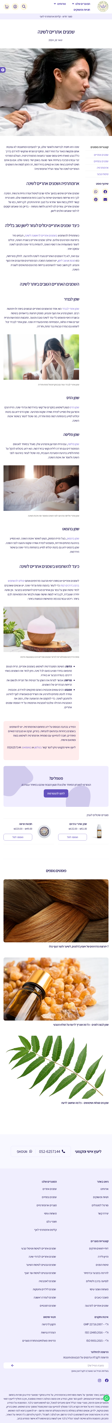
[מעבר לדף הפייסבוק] (105, 1380)
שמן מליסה (73, 444)
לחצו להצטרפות (56, 793)
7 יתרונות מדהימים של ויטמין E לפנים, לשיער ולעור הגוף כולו (78, 946)
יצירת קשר (103, 1213)
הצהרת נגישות (48, 1332)
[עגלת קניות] (7, 7)
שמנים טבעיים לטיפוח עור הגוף (40, 1273)
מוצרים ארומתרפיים (47, 1205)
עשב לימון (63, 260)
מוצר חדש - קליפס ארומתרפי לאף (56, 16)
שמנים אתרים (50, 1189)
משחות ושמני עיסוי (99, 1289)
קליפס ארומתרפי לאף (45, 1230)
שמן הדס (74, 407)
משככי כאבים (101, 1297)
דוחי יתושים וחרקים (98, 1248)
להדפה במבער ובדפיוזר (96, 1273)
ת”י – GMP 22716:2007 (96, 1324)
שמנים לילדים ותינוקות (44, 1289)
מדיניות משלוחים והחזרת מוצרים (39, 1340)
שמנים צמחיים (49, 1197)
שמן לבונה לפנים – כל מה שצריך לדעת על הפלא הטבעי (80, 1025)
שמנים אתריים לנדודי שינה (42, 1256)
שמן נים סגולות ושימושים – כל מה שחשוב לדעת (84, 1103)
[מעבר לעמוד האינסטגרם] (98, 1380)
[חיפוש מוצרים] (23, 6)
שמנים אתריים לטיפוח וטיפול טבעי (38, 1248)
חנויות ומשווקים (100, 1197)
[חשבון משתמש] (15, 6)
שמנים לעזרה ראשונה (45, 1297)
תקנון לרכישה (49, 1324)
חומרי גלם (52, 1221)
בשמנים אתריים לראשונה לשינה (41, 235)
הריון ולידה (103, 1256)
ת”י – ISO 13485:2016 (96, 1332)
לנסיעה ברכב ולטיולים (97, 1281)
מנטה (72, 260)
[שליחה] (12, 1365)
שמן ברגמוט (73, 538)
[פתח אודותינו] (55, 4)
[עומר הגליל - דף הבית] (102, 6)
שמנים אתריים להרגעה (96, 1305)
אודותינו (104, 1189)
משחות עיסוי (50, 1213)
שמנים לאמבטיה (47, 1281)
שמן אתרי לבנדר (70, 309)
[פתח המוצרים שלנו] (73, 4)
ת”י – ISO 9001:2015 (97, 1340)
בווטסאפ (26, 747)
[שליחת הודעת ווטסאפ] (106, 1398)
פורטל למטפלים (100, 1205)
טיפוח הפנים (102, 1265)
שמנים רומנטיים (48, 1305)
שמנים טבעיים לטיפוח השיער (41, 1265)
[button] (3, 70)
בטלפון (38, 747)
